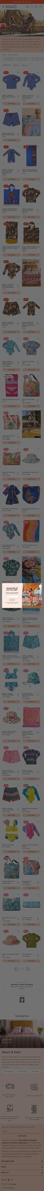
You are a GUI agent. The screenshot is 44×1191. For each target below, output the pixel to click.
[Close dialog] (41, 584)
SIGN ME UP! (12, 599)
